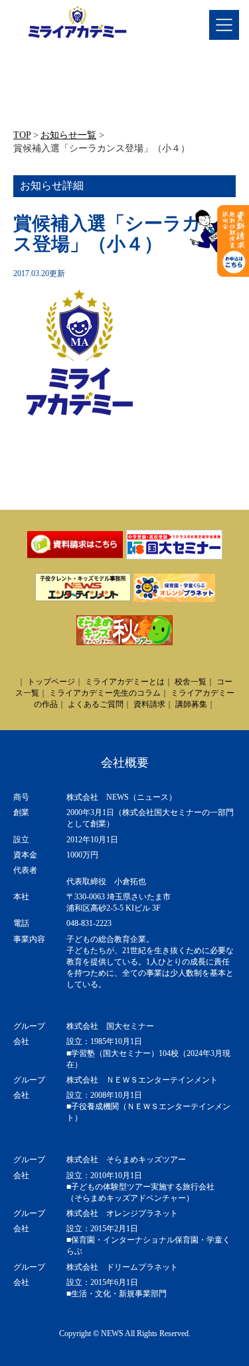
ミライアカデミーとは (125, 681)
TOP (22, 135)
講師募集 (191, 704)
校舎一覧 (191, 681)
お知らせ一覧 (68, 135)
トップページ (51, 681)
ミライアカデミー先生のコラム (105, 693)
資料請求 (149, 704)
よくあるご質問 (96, 704)
